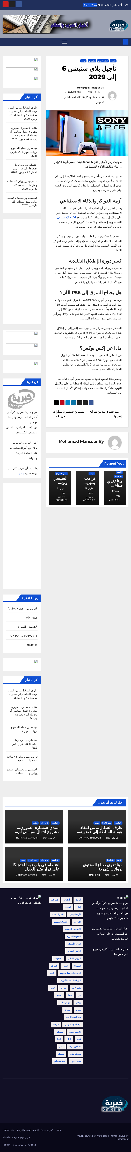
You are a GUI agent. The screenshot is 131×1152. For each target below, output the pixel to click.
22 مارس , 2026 (111, 875)
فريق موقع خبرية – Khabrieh (16, 1137)
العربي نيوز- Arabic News (23, 608)
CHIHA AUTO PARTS (24, 635)
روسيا (78, 1002)
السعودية (58, 958)
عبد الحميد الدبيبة (73, 1017)
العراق (54, 966)
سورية (67, 1010)
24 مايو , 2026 (49, 838)
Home (58, 1130)
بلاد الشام (118, 823)
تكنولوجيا (92, 61)
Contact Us (8, 1130)
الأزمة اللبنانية (75, 914)
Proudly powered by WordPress (92, 1136)
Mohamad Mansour (88, 87)
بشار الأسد (76, 988)
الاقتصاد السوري (61, 922)
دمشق (59, 995)
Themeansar (122, 1139)
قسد (79, 1039)
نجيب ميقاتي (59, 1061)
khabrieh (32, 644)
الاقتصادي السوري (27, 626)
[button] (5, 41)
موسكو (61, 1054)
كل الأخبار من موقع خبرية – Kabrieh (19, 1144)
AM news (32, 617)
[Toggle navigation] (64, 42)
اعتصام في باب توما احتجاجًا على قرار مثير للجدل (25, 168)
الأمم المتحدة (57, 914)
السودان (77, 966)
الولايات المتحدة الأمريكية (70, 980)
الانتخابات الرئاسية (73, 929)
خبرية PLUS (106, 823)
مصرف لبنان (75, 1054)
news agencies (89, 498)
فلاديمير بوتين (75, 1032)
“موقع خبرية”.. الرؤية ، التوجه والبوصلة (35, 1130)
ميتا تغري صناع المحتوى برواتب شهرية (102, 866)
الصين (65, 966)
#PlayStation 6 (95, 97)
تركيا (52, 988)
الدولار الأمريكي (74, 944)
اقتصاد (113, 61)
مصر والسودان (61, 474)
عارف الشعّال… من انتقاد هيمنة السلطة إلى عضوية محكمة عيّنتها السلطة (23, 111)
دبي (79, 995)
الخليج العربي (103, 61)
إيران (79, 907)
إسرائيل (54, 900)
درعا (70, 995)
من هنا (20, 473)
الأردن (68, 907)
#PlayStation (73, 91)
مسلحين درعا (75, 1046)
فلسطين (59, 1032)
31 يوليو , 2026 (112, 838)
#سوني (100, 102)
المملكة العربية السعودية (70, 973)
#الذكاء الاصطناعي (74, 97)
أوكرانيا (67, 900)
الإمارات (77, 922)
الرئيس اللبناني (74, 958)
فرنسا (56, 1024)
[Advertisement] (22, 271)
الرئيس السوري (74, 951)
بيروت (63, 988)
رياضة (83, 61)
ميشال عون (76, 1061)
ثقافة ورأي (44, 823)
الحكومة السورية (74, 936)
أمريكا (78, 900)
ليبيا (59, 1039)
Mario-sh (114, 500)
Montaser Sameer (26, 875)
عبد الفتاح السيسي (73, 1024)
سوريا (78, 1010)
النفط (51, 973)
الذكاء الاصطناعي (67, 217)
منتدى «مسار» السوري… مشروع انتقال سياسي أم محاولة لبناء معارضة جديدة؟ (36, 832)
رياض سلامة (65, 1002)
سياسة (92, 474)
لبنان (69, 1039)
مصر (61, 1046)
